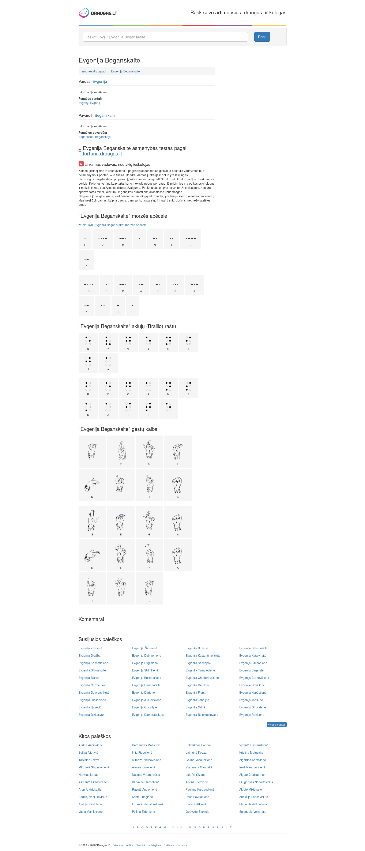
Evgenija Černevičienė (254, 677)
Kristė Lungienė (142, 797)
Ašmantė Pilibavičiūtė (93, 782)
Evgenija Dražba (90, 655)
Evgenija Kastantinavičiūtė (203, 655)
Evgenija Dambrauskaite (148, 714)
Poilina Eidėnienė (143, 811)
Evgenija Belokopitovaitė (202, 714)
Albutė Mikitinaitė (250, 789)
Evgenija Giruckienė (252, 707)
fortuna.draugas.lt (102, 153)
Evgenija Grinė (195, 707)
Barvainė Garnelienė (145, 782)
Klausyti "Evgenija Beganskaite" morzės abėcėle (114, 225)
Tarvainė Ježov (89, 760)
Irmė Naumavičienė (252, 767)
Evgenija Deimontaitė (253, 648)
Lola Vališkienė (196, 774)
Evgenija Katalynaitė (252, 655)
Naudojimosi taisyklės (148, 845)
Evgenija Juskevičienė (146, 700)
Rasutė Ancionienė (144, 789)
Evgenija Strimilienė (145, 670)
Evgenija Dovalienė (252, 685)
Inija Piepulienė (142, 752)
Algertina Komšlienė (252, 760)
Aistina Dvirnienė (197, 782)
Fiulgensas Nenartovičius (256, 782)
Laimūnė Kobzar (197, 752)
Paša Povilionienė (197, 797)
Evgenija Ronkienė (251, 714)
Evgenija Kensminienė (93, 663)
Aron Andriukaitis (90, 789)
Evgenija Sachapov (198, 663)
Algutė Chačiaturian (252, 774)
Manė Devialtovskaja (253, 804)
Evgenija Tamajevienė (200, 670)
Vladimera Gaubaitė (199, 767)
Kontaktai (182, 845)
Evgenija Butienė (197, 648)
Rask (262, 36)
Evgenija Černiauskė (92, 685)
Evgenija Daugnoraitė (146, 685)
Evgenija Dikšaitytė (91, 714)
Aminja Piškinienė (90, 804)
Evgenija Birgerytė (251, 670)
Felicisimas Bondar (198, 745)
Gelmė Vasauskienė (199, 760)
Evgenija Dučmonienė (146, 655)
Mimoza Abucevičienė (146, 760)
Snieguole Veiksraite (252, 811)
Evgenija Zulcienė (90, 648)
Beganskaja (103, 137)
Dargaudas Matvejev (146, 745)
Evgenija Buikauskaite (146, 677)
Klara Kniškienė (196, 804)
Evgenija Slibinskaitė (92, 670)
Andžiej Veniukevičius (93, 797)
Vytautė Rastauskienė (253, 745)
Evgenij (95, 103)
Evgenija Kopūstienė (253, 692)
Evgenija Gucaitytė (144, 707)
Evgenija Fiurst (196, 692)
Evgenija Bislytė (89, 677)
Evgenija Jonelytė (197, 700)
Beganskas (86, 137)
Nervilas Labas (88, 774)
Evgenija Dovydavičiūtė (94, 692)
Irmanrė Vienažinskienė (147, 804)
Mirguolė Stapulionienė (94, 767)
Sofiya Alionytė (88, 752)
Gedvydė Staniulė (197, 811)
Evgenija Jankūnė (251, 700)
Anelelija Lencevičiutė (253, 797)
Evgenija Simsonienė (253, 663)
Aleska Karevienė (143, 767)
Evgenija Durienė (143, 692)
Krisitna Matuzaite (251, 752)
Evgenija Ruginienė (145, 663)
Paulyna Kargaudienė (200, 789)
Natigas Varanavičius (146, 774)
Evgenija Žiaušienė (144, 648)
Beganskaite (105, 115)
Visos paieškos (276, 724)
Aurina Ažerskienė (91, 745)
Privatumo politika (123, 845)
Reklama (169, 845)
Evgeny (83, 103)
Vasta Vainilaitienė (91, 811)
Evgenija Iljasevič (90, 707)
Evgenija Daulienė (198, 685)
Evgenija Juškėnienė (92, 700)
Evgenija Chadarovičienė (202, 677)
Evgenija (100, 81)
